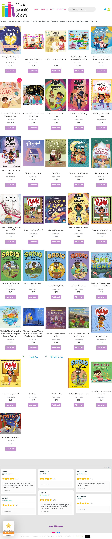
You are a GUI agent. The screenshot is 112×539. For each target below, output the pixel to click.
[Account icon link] (108, 9)
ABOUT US (44, 9)
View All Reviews (56, 526)
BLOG (52, 9)
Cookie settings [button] (79, 536)
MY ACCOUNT (61, 9)
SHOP (36, 9)
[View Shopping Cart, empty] (104, 9)
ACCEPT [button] (87, 536)
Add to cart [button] (10, 71)
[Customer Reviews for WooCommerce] (109, 467)
